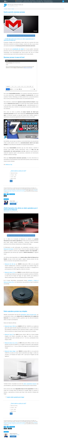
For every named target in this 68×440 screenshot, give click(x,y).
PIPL (42, 1)
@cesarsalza (12, 202)
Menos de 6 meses (14, 173)
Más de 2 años (13, 178)
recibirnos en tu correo (20, 191)
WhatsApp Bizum (32, 0)
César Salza (6, 14)
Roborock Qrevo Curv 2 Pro (11, 342)
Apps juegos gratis (39, 0)
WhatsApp (9, 191)
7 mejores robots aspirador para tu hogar (15, 397)
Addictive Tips (9, 164)
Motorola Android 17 (19, 0)
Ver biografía (13, 203)
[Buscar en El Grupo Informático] (63, 1)
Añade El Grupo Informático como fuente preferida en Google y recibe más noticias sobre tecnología (21, 35)
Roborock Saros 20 (9, 334)
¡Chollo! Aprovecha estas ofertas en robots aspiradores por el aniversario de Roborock (19, 39)
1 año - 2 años (13, 176)
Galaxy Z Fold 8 (26, 0)
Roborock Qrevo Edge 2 (10, 351)
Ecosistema (9, 428)
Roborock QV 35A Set (10, 264)
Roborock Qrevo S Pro (10, 272)
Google (5, 195)
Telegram (13, 191)
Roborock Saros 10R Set (10, 326)
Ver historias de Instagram (48, 1)
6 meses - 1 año (13, 174)
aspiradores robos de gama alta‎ (28, 314)
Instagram (5, 191)
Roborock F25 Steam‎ (8, 249)
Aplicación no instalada (37, 1)
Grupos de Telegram (18, 1)
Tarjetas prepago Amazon (48, 0)
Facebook (35, 190)
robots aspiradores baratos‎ (29, 383)
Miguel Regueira (6, 211)
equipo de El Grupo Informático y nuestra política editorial (15, 190)
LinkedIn (16, 202)
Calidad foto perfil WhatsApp (27, 1)
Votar (11, 181)
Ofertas (5, 428)
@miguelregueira (13, 434)
